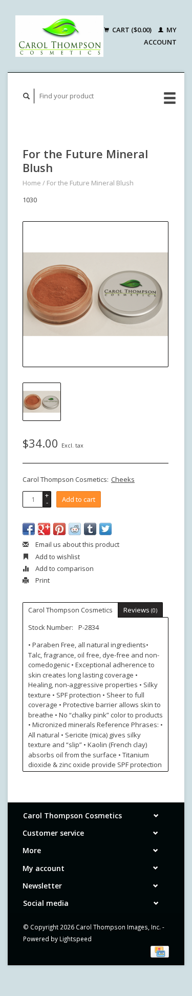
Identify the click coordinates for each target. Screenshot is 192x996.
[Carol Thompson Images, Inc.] (59, 36)
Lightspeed (75, 939)
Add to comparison (64, 568)
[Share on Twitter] (105, 529)
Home (32, 182)
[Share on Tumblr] (90, 529)
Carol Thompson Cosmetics (70, 609)
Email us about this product (76, 544)
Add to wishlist (57, 556)
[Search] (26, 96)
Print (42, 580)
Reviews (140, 609)
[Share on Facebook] (29, 529)
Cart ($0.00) (132, 29)
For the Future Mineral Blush (90, 182)
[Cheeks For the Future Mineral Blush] (95, 294)
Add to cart (78, 499)
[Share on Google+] (44, 529)
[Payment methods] (160, 951)
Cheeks (123, 479)
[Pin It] (59, 529)
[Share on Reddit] (75, 529)
